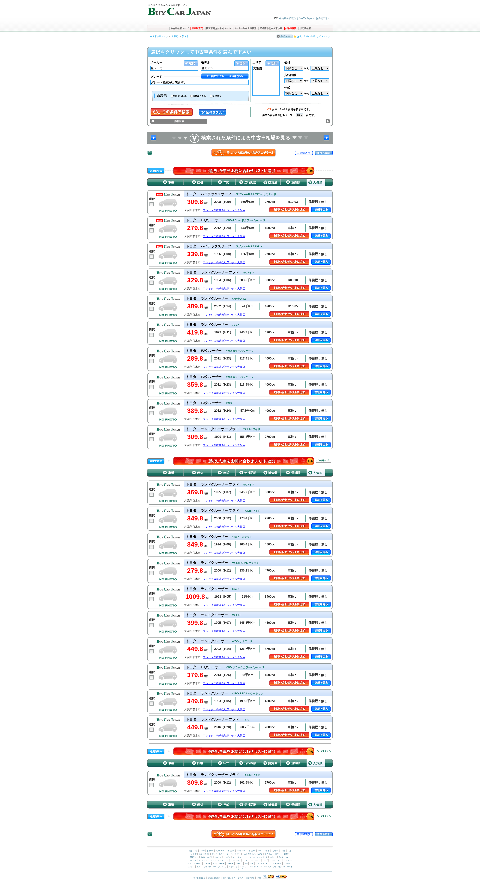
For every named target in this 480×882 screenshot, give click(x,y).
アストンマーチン (194, 864)
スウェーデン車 (264, 851)
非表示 (162, 96)
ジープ (265, 860)
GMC (281, 857)
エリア (256, 62)
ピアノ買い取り (229, 878)
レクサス (275, 851)
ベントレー (288, 860)
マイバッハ (269, 854)
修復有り (216, 95)
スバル (206, 854)
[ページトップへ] (323, 461)
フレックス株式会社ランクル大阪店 (224, 210)
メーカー (156, 62)
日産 (289, 851)
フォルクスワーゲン (240, 857)
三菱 (200, 854)
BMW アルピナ (206, 857)
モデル (205, 62)
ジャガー (207, 864)
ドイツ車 (210, 851)
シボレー (273, 857)
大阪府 (175, 36)
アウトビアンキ (279, 867)
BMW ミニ (194, 857)
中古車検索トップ (180, 28)
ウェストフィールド (263, 864)
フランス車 (241, 851)
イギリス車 (230, 851)
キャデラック (262, 857)
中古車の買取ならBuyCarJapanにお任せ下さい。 (306, 18)
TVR (251, 864)
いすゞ (237, 854)
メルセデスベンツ (249, 854)
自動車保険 (290, 28)
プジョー (191, 867)
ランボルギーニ (256, 867)
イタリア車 (251, 851)
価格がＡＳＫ (199, 95)
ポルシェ (217, 857)
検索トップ (193, 851)
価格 (287, 62)
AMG (260, 854)
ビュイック (192, 860)
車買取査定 (197, 28)
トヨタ (283, 851)
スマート (278, 854)
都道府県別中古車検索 (271, 28)
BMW (286, 854)
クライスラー (248, 860)
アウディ (227, 857)
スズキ (221, 854)
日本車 (202, 851)
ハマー (287, 857)
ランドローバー (218, 864)
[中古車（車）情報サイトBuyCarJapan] (179, 8)
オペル (252, 857)
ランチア (267, 867)
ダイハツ (229, 854)
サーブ (240, 869)
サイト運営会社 (199, 878)
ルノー (199, 867)
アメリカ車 (220, 851)
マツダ (214, 854)
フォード (212, 860)
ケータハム (277, 864)
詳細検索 (179, 121)
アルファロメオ (210, 867)
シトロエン (288, 864)
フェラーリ (222, 867)
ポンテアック (235, 860)
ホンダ (193, 854)
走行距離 (290, 75)
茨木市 (185, 36)
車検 (259, 878)
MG (246, 864)
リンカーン (202, 860)
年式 (287, 87)
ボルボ (289, 867)
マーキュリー (223, 860)
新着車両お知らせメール (218, 28)
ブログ (240, 878)
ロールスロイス (276, 860)
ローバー (230, 864)
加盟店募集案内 (214, 878)
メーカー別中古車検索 (245, 28)
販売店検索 (305, 28)
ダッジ (257, 860)
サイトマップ (323, 36)
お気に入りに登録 (306, 36)
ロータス (239, 864)
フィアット (243, 867)
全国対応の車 (180, 95)
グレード (156, 76)
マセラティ (233, 867)
